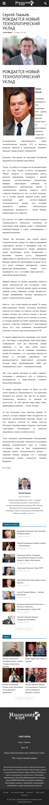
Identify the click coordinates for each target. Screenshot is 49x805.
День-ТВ (24, 747)
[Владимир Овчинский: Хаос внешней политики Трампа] (9, 534)
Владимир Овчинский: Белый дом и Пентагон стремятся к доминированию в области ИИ (30, 606)
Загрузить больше (24, 629)
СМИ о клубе (40, 792)
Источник (7, 467)
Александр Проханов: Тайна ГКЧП (30, 568)
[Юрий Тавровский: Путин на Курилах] (36, 649)
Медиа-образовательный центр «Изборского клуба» (24, 753)
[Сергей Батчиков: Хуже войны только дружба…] (9, 583)
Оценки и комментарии (28, 9)
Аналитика (14, 9)
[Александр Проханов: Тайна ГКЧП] (9, 571)
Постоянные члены (17, 792)
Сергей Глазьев (7, 32)
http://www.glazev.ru (24, 497)
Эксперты (30, 792)
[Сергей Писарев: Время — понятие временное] (9, 595)
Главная (5, 9)
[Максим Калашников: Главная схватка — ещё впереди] (9, 546)
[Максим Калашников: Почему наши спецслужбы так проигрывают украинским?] (13, 675)
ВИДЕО (7, 637)
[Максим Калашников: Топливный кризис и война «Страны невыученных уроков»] (13, 649)
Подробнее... (31, 513)
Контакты (24, 795)
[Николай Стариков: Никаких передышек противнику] (9, 620)
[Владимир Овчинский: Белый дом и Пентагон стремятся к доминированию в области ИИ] (9, 607)
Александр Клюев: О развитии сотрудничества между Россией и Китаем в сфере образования (30, 557)
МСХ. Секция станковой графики (24, 758)
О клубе (5, 792)
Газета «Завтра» (24, 742)
